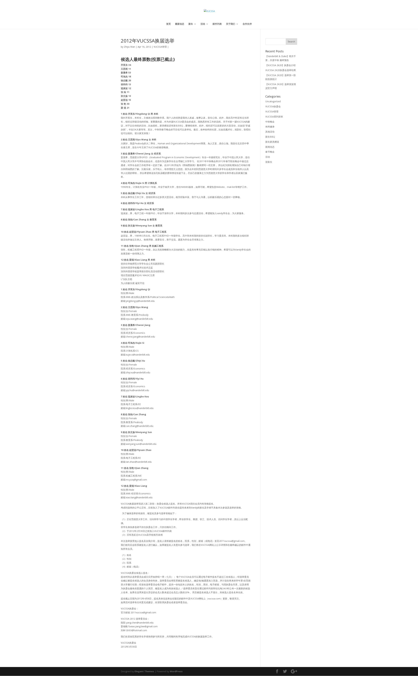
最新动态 (179, 24)
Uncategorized (273, 101)
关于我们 (230, 24)
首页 (168, 24)
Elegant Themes (144, 671)
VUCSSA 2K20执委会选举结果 (280, 70)
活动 (203, 24)
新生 (190, 24)
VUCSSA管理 (160, 46)
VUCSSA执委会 (273, 106)
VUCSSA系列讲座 (274, 116)
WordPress (176, 671)
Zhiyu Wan (129, 46)
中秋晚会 (269, 121)
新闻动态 (269, 146)
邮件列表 (217, 24)
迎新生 (268, 161)
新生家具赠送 (272, 141)
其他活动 (269, 131)
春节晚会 (269, 151)
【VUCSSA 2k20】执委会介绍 (280, 65)
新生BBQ (270, 136)
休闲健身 (269, 126)
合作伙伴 (247, 24)
